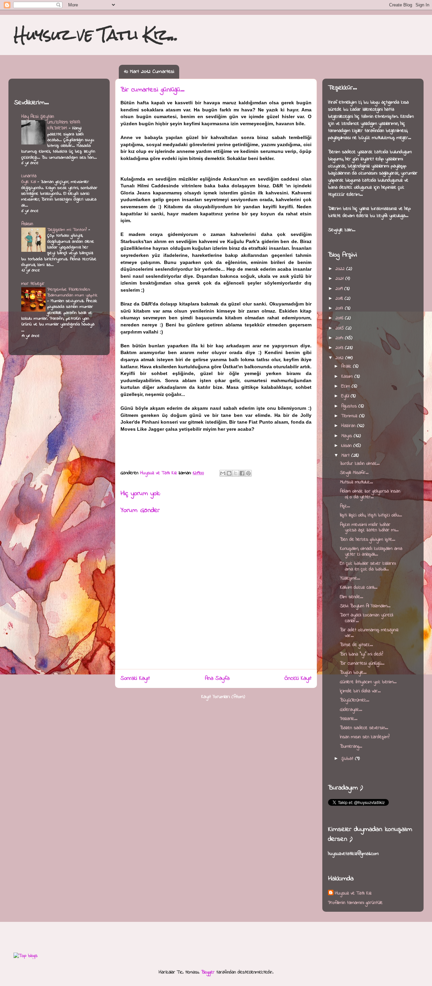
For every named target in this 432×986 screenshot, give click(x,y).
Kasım (347, 376)
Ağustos (349, 406)
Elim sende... (351, 597)
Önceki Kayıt (298, 678)
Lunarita (28, 176)
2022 (340, 268)
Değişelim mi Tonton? (67, 229)
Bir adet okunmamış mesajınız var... (369, 633)
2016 (340, 318)
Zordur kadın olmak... (360, 463)
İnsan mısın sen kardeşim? (364, 737)
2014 (340, 338)
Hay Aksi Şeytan (37, 116)
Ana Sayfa (217, 678)
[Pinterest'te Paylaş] (248, 473)
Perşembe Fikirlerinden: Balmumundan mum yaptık (72, 292)
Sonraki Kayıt (135, 678)
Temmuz (350, 416)
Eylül (346, 396)
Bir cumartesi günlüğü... (362, 663)
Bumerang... (351, 746)
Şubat (348, 758)
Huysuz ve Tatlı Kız (353, 893)
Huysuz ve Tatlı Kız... (96, 34)
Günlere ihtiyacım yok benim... (368, 682)
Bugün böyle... (353, 672)
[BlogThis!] (229, 473)
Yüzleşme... (350, 578)
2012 (340, 358)
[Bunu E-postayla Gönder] (222, 473)
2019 (339, 288)
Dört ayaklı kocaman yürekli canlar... (366, 618)
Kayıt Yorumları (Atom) (223, 696)
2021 (340, 278)
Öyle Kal (29, 182)
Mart (346, 455)
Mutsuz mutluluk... (356, 482)
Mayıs (347, 435)
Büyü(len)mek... (354, 700)
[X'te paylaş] (235, 473)
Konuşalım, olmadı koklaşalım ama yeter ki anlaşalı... (371, 551)
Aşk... (345, 506)
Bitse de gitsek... (356, 644)
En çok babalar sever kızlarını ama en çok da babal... (368, 566)
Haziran (349, 425)
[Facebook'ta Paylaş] (242, 473)
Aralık (347, 366)
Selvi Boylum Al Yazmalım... (365, 606)
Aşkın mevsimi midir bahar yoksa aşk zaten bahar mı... (369, 527)
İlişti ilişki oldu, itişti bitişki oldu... (371, 515)
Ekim (346, 386)
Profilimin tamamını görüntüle (355, 902)
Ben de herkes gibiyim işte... (367, 539)
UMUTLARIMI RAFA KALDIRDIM (63, 125)
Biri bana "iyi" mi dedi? (361, 654)
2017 (340, 308)
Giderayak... (351, 709)
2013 (340, 347)
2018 (340, 298)
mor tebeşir (33, 283)
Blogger (208, 972)
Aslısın (27, 224)
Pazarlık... (348, 718)
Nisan (347, 445)
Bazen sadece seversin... (364, 727)
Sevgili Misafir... (354, 472)
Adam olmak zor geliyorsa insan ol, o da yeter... (370, 494)
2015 (340, 328)
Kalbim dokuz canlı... (358, 587)
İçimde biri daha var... (360, 691)
